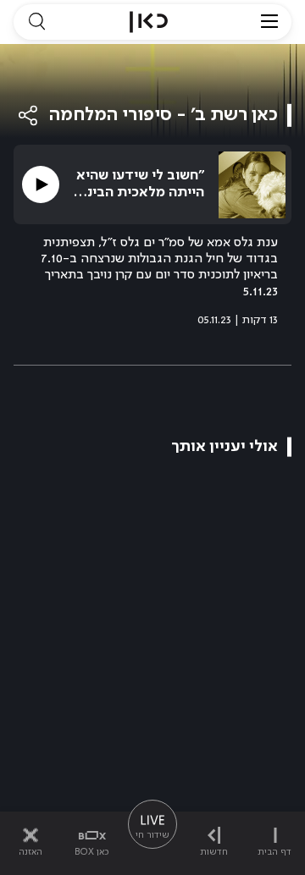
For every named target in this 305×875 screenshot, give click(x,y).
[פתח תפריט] (269, 22)
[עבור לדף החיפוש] (36, 22)
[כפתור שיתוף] (29, 115)
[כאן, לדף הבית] (148, 22)
